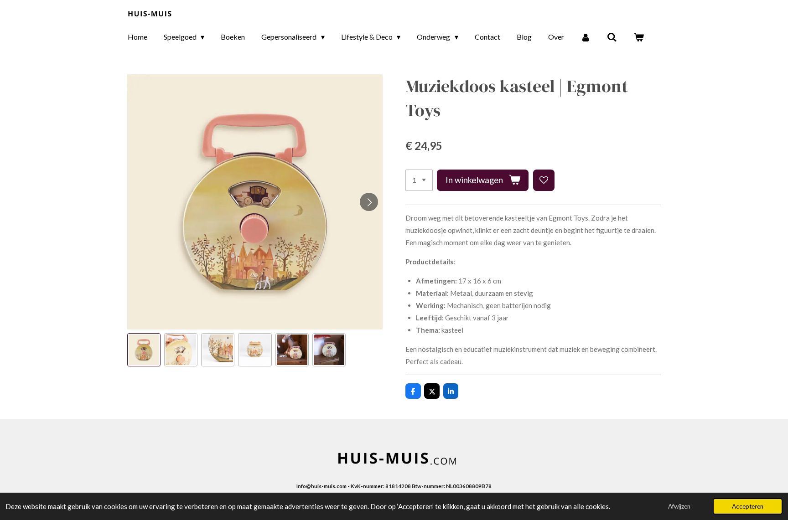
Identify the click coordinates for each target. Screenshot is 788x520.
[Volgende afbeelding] (369, 202)
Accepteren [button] (747, 506)
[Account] (585, 36)
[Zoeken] (612, 36)
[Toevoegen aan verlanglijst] (544, 180)
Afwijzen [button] (679, 506)
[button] (144, 349)
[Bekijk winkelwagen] (638, 36)
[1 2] (419, 180)
